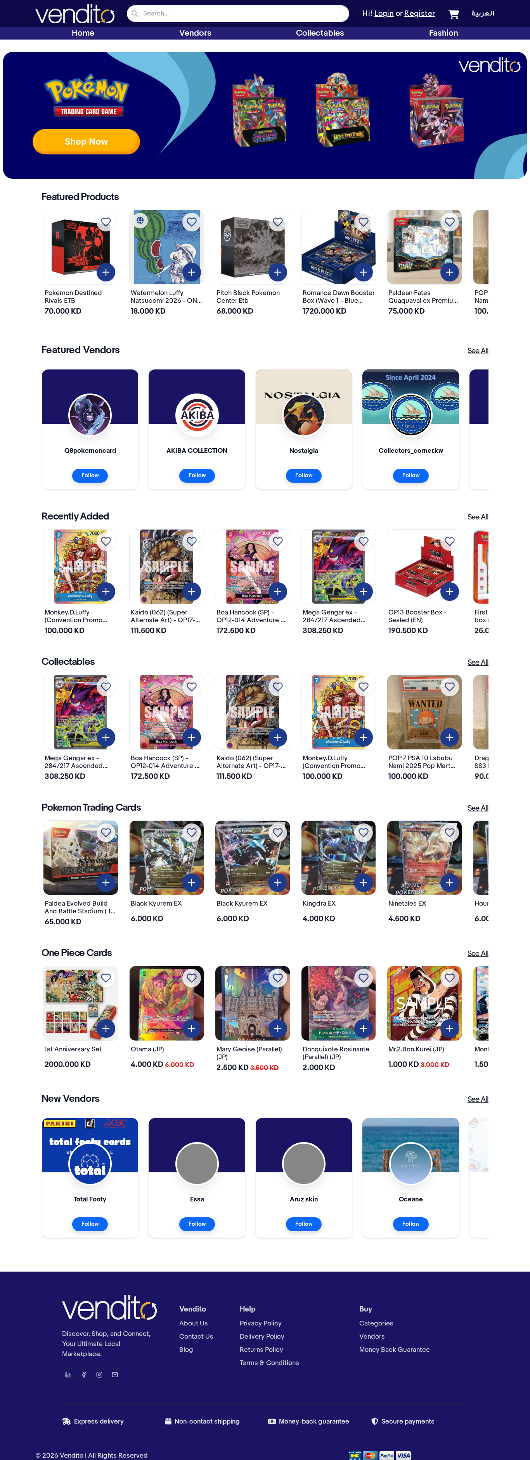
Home (83, 33)
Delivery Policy (262, 1337)
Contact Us (196, 1337)
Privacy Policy (261, 1323)
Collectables (320, 33)
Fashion (443, 33)
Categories (376, 1323)
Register (419, 13)
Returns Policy (261, 1350)
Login (384, 13)
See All (478, 351)
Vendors (195, 33)
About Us (193, 1323)
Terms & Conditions (269, 1363)
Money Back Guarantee (394, 1350)
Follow (90, 475)
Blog (186, 1350)
